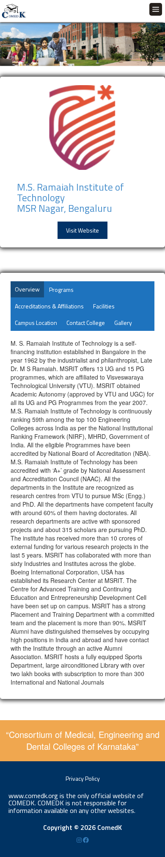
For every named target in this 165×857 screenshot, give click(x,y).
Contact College (85, 322)
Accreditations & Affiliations (49, 306)
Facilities (104, 306)
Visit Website (82, 230)
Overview (27, 289)
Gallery (123, 322)
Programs (61, 289)
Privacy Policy (83, 778)
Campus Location (36, 322)
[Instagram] (80, 839)
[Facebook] (86, 839)
